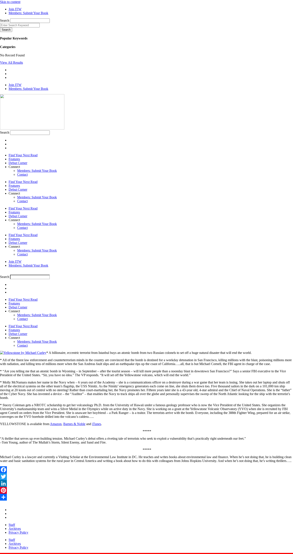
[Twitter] (146, 476)
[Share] (146, 497)
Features (14, 159)
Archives (15, 528)
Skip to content (10, 2)
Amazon (56, 424)
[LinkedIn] (146, 483)
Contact (22, 174)
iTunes (96, 424)
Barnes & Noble (74, 424)
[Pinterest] (146, 490)
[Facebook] (146, 469)
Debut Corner (18, 163)
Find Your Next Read (23, 155)
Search (4, 20)
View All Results (11, 62)
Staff (12, 525)
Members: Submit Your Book (37, 170)
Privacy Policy (18, 532)
